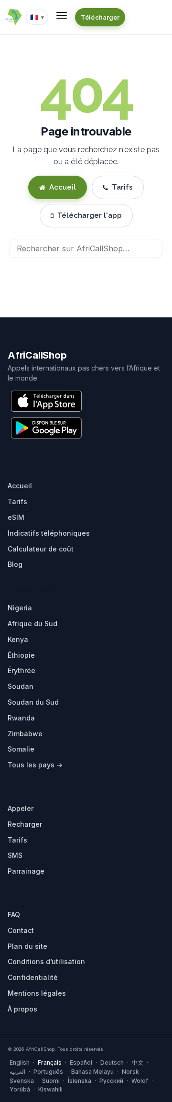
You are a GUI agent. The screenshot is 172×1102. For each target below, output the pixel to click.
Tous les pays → (35, 765)
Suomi (51, 1080)
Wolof (139, 1080)
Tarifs (122, 187)
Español (81, 1062)
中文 (137, 1062)
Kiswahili (50, 1089)
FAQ (14, 915)
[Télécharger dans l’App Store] (46, 401)
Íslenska (79, 1080)
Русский (111, 1080)
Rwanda (21, 718)
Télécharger (100, 17)
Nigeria (20, 608)
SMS (15, 855)
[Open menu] (61, 15)
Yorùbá (20, 1089)
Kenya (18, 639)
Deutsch (112, 1062)
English (20, 1062)
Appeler (20, 808)
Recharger (25, 824)
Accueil (62, 187)
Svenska (22, 1080)
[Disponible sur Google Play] (46, 428)
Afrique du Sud (32, 623)
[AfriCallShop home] (13, 17)
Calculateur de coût (41, 549)
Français (50, 1062)
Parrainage (26, 871)
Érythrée (21, 670)
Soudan (20, 686)
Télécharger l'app (89, 215)
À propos (22, 1009)
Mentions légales (37, 993)
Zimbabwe (25, 734)
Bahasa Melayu (92, 1071)
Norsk (130, 1071)
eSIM (16, 517)
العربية (17, 1071)
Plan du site (27, 946)
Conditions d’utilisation (46, 961)
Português (48, 1071)
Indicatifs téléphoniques (49, 533)
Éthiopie (21, 655)
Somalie (21, 749)
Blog (15, 564)
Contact (21, 930)
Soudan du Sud (33, 702)
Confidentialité (33, 977)
